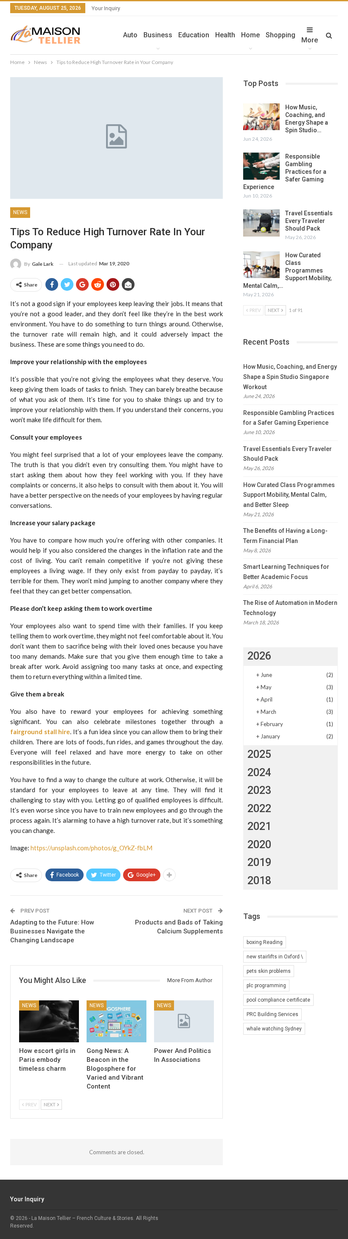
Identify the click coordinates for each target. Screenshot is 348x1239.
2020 (259, 844)
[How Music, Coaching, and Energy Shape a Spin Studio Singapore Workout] (261, 117)
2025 (259, 754)
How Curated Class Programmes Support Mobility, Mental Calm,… (287, 270)
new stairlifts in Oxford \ (275, 957)
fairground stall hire (40, 731)
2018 (259, 880)
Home (250, 35)
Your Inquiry (106, 8)
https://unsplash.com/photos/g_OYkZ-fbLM (91, 848)
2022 (259, 808)
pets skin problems (269, 971)
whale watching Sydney (274, 1029)
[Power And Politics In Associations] (184, 1021)
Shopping (280, 35)
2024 (259, 772)
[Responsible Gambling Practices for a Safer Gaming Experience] (261, 166)
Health (225, 35)
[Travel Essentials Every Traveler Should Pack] (261, 223)
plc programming (266, 985)
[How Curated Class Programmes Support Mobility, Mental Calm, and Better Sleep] (261, 264)
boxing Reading (265, 942)
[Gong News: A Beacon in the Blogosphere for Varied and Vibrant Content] (116, 1021)
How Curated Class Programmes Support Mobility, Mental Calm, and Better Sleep (289, 495)
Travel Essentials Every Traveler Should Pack (309, 221)
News (20, 212)
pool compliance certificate (278, 1000)
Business (157, 35)
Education (193, 35)
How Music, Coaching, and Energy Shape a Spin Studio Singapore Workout (290, 376)
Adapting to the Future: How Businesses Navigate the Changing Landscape (52, 931)
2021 (259, 826)
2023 (259, 790)
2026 (259, 656)
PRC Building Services (272, 1014)
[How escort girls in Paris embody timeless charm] (49, 1021)
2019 (259, 862)
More (309, 40)
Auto (130, 35)
